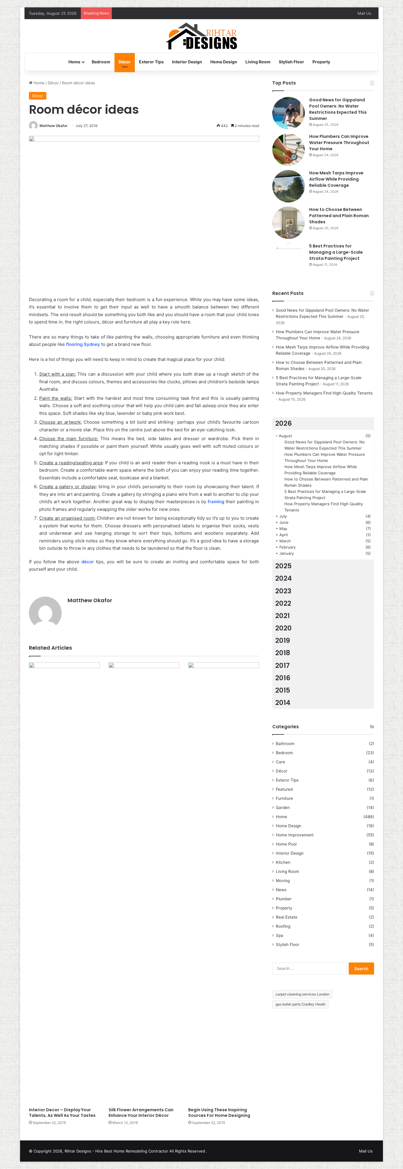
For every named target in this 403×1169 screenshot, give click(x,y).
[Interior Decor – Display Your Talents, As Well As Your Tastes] (64, 883)
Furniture (284, 798)
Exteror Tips (151, 61)
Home (74, 61)
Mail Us (364, 13)
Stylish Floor (291, 61)
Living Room (258, 61)
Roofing (283, 926)
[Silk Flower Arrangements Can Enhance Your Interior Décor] (144, 883)
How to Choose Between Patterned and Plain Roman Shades (339, 216)
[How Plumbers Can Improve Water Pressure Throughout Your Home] (288, 149)
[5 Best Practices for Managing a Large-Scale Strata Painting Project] (288, 259)
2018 (282, 653)
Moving (283, 880)
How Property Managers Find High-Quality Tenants (324, 393)
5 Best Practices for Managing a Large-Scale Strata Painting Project (336, 252)
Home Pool (286, 844)
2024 (283, 578)
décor (87, 561)
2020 (283, 628)
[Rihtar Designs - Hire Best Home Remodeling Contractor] (201, 36)
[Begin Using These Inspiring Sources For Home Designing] (223, 883)
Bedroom (101, 61)
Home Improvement (295, 835)
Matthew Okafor (54, 125)
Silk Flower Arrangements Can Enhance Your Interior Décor (141, 1112)
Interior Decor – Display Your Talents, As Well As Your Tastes (62, 1112)
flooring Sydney (83, 344)
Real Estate (286, 917)
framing (216, 501)
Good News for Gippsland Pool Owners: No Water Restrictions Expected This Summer (338, 109)
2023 (283, 591)
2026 (283, 423)
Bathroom (285, 743)
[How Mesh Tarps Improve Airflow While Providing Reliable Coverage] (288, 186)
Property (321, 61)
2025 (283, 566)
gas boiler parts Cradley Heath (300, 1004)
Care (280, 761)
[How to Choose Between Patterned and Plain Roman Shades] (288, 223)
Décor (125, 61)
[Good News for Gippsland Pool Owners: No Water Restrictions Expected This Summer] (288, 113)
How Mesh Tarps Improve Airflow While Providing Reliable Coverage (336, 179)
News (281, 889)
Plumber (283, 898)
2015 (282, 690)
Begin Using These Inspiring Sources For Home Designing (219, 1112)
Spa (279, 935)
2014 (282, 702)
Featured (284, 789)
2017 (282, 665)
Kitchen (283, 862)
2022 (283, 603)
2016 (282, 678)
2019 (282, 640)
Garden (283, 807)
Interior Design (187, 61)
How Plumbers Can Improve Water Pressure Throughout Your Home (339, 142)
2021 (282, 615)
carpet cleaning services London (302, 994)
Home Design (223, 61)
